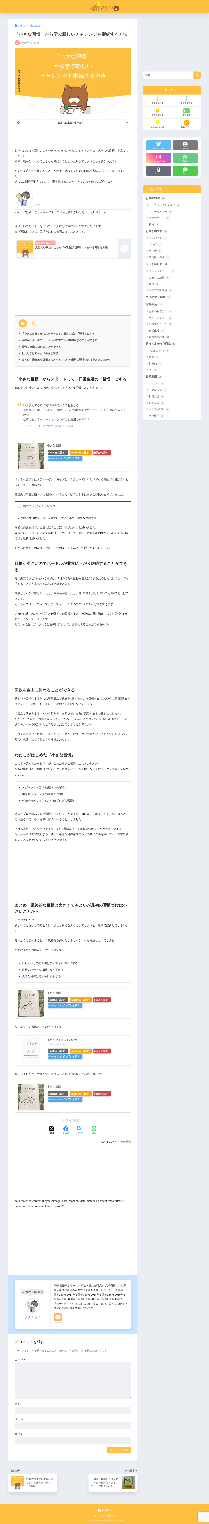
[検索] (197, 75)
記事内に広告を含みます (70, 122)
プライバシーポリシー (104, 1516)
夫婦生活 (156, 330)
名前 (17, 1403)
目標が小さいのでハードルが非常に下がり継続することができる (59, 340)
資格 (153, 224)
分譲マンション (160, 324)
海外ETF (156, 415)
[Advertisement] (74, 136)
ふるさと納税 (158, 277)
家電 (153, 357)
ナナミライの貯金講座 (164, 205)
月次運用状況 (158, 409)
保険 (153, 283)
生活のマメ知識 (157, 127)
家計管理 (187, 115)
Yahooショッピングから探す (64, 458)
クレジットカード (161, 271)
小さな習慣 (54, 445)
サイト (19, 1434)
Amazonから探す (79, 452)
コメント (22, 1359)
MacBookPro (158, 350)
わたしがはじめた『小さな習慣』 (41, 353)
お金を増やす (156, 231)
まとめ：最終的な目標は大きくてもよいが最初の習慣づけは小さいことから (66, 359)
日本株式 (156, 402)
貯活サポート (158, 218)
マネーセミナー (160, 211)
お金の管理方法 (160, 311)
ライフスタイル (160, 317)
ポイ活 (155, 250)
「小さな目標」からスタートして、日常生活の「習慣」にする (58, 333)
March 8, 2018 (64, 426)
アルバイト (157, 238)
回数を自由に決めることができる (41, 346)
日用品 (155, 363)
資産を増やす (157, 115)
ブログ (155, 244)
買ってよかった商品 (160, 343)
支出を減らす (157, 103)
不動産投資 (157, 390)
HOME (106, 1510)
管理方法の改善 (160, 290)
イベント (156, 383)
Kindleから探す (56, 452)
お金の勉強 (124, 1141)
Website (58, 1323)
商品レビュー (187, 127)
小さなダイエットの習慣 (62, 1040)
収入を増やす (187, 103)
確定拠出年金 (158, 257)
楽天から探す (100, 452)
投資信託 (156, 396)
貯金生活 (154, 304)
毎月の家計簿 (159, 337)
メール (19, 1419)
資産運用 (153, 376)
